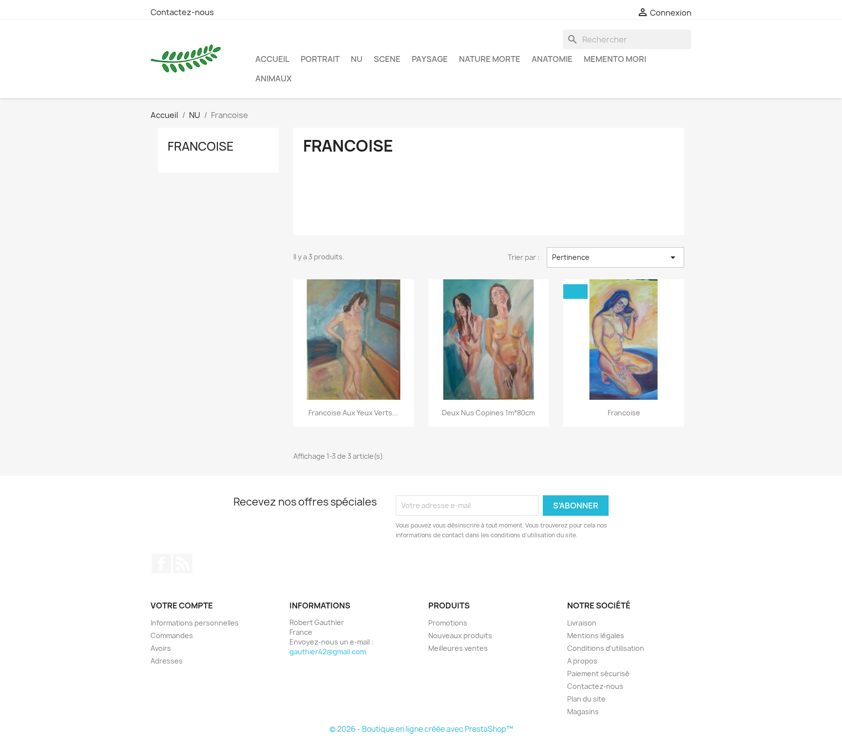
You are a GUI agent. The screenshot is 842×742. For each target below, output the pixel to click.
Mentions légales (595, 635)
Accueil (272, 59)
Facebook (161, 563)
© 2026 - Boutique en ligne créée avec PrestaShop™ (421, 729)
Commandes (172, 635)
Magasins (583, 711)
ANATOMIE (552, 59)
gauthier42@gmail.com (327, 651)
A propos (582, 660)
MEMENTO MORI (615, 59)
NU (357, 59)
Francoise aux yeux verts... (353, 412)
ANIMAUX (273, 78)
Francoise (201, 146)
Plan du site (586, 698)
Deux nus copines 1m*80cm (488, 412)
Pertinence (615, 257)
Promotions (447, 622)
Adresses (167, 660)
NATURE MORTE (489, 59)
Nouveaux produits (460, 635)
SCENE (387, 59)
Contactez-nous (182, 12)
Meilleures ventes (458, 648)
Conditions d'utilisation (605, 648)
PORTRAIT (320, 59)
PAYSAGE (430, 59)
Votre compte (182, 605)
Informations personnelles (195, 622)
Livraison (581, 622)
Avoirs (161, 648)
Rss (182, 563)
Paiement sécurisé (598, 673)
